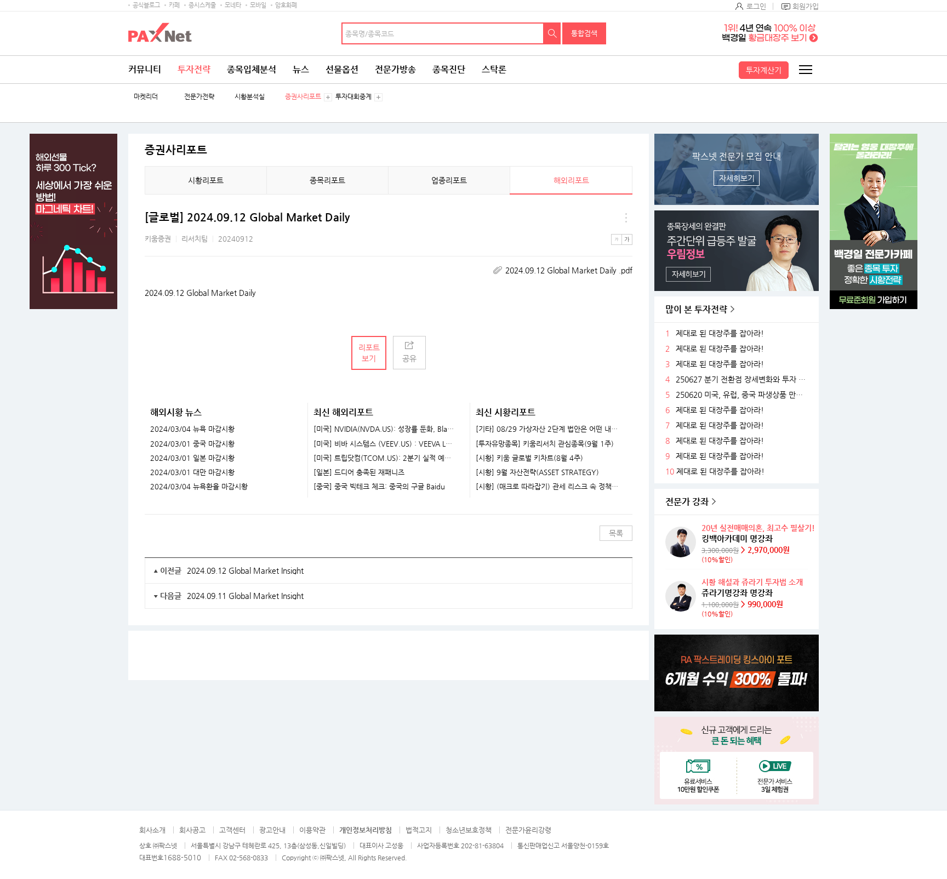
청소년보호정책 (469, 830)
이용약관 (312, 830)
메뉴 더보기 (625, 217)
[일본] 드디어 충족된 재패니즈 (358, 472)
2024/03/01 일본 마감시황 (192, 458)
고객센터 (232, 830)
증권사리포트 (303, 96)
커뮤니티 (144, 69)
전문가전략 (199, 96)
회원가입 (805, 6)
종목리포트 (327, 180)
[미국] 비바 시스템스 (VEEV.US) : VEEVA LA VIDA (385, 444)
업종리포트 (449, 180)
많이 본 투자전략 (696, 309)
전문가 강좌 (687, 501)
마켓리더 (146, 96)
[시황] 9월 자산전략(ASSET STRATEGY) (537, 472)
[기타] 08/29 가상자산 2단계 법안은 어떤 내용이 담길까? (547, 429)
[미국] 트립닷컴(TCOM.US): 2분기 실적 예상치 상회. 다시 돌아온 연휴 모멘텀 (385, 458)
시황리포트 (206, 180)
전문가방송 (395, 69)
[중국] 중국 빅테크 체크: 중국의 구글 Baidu (379, 486)
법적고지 (419, 830)
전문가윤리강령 (528, 830)
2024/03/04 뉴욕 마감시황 (192, 429)
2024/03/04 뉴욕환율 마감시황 (199, 486)
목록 (616, 533)
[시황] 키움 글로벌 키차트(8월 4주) (529, 458)
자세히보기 (737, 178)
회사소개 (152, 830)
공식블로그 (146, 5)
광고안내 (272, 830)
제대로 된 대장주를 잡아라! (720, 333)
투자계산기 (763, 70)
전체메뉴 (805, 69)
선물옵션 (342, 69)
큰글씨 (626, 239)
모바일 (258, 5)
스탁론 (494, 69)
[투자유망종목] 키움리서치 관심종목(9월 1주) (545, 444)
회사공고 (192, 830)
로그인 (756, 6)
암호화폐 (286, 5)
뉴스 (301, 69)
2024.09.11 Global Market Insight (245, 596)
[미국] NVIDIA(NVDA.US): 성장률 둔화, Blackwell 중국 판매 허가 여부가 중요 (385, 429)
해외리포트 (571, 180)
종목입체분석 (251, 69)
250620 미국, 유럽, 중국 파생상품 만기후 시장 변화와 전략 (743, 395)
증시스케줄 (202, 5)
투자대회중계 (353, 96)
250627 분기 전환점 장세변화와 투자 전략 (743, 379)
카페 (174, 5)
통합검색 (584, 33)
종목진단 (448, 69)
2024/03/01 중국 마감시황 (192, 444)
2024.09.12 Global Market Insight (245, 570)
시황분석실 (250, 96)
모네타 (233, 5)
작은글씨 (616, 239)
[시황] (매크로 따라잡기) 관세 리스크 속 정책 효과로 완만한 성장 (547, 486)
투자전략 (194, 69)
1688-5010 (182, 857)
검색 (552, 33)
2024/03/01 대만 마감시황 (192, 472)
